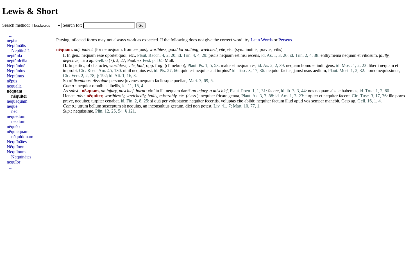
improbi (70, 70)
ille (391, 95)
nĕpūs (12, 81)
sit (124, 106)
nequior (273, 70)
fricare (221, 95)
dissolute (100, 80)
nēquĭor (13, 162)
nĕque (12, 106)
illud (289, 100)
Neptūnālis (16, 45)
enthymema (331, 55)
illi (162, 90)
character (99, 65)
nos (311, 90)
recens (253, 55)
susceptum (111, 106)
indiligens (325, 65)
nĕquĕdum (16, 116)
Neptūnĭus (16, 70)
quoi (122, 55)
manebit (332, 100)
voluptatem (178, 100)
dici (188, 106)
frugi (159, 65)
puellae (180, 80)
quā (157, 100)
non (196, 106)
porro (400, 95)
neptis (12, 40)
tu (157, 90)
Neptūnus (15, 75)
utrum (83, 106)
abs (333, 90)
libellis (114, 85)
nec (14, 111)
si (151, 100)
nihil (127, 70)
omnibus (99, 85)
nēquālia (14, 86)
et (358, 55)
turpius (223, 70)
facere (273, 90)
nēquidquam (22, 136)
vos (307, 100)
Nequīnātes (17, 141)
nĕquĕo (13, 126)
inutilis (251, 49)
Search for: (73, 25)
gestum (177, 106)
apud (298, 100)
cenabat (112, 100)
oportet (111, 55)
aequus (139, 49)
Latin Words (262, 39)
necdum (18, 121)
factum (278, 100)
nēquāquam (17, 101)
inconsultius (158, 106)
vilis (277, 49)
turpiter (311, 95)
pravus (265, 49)
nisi (243, 55)
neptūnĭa (14, 55)
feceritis (212, 100)
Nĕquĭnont (16, 146)
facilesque (164, 80)
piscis (213, 55)
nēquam (14, 91)
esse (100, 55)
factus (286, 70)
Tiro (84, 60)
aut (213, 70)
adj (77, 49)
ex (139, 60)
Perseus (285, 39)
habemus (349, 90)
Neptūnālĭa (21, 50)
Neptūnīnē (16, 65)
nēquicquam (17, 131)
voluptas (228, 100)
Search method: (16, 25)
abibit (249, 100)
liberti (374, 65)
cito (240, 100)
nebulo (178, 65)
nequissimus (388, 70)
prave (68, 100)
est (237, 55)
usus (308, 70)
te (339, 90)
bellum (95, 106)
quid (185, 70)
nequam (88, 55)
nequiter (208, 95)
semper (317, 100)
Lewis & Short (30, 11)
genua (233, 95)
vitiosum (369, 55)
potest (206, 106)
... (10, 35)
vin (150, 90)
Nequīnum (16, 151)
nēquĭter (19, 96)
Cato (345, 100)
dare (185, 90)
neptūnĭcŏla (17, 60)
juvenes (132, 80)
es (253, 65)
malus (226, 65)
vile (222, 49)
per (164, 100)
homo (306, 65)
